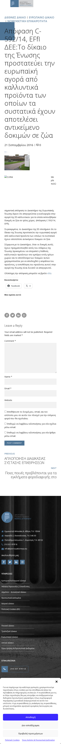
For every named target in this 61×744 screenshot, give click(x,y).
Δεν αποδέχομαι (31, 725)
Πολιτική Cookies (12, 740)
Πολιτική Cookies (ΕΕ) (10, 609)
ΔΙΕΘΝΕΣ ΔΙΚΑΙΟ (15, 17)
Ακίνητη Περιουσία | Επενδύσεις (15, 586)
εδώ (49, 273)
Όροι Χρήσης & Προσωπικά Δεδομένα (38, 740)
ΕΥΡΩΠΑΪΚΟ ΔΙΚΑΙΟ (41, 17)
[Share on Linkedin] (18, 315)
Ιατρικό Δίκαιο (7, 603)
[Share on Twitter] (12, 315)
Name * (8, 376)
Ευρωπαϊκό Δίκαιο (9, 637)
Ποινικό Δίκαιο (7, 625)
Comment (10, 340)
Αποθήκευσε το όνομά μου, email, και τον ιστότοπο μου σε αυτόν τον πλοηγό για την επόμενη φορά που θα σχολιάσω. (30, 415)
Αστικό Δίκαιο (7, 642)
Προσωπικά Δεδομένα (11, 598)
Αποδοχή (31, 717)
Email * (7, 388)
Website (8, 400)
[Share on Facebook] (6, 315)
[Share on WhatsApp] (24, 315)
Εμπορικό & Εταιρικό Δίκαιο (13, 580)
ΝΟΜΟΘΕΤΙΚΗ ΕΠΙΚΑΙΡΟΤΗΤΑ (27, 21)
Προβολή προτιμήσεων (30, 733)
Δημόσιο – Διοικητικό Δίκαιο (13, 592)
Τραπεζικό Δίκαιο (9, 631)
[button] (56, 681)
